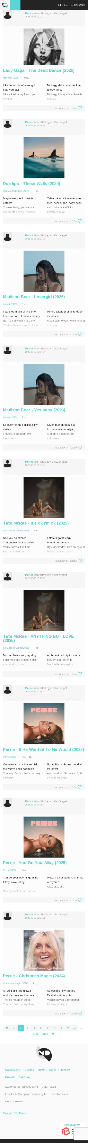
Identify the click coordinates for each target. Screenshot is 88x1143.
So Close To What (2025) (16, 530)
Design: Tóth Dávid (15, 1113)
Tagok (52, 1069)
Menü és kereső (15, 5)
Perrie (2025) (10, 757)
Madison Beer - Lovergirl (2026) (34, 296)
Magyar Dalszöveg (5, 5)
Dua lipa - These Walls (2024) (31, 183)
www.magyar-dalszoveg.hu (21, 1086)
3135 (35, 1033)
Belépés (62, 5)
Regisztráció (77, 5)
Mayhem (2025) (11, 77)
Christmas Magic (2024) (15, 983)
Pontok (29, 1069)
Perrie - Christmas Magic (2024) (34, 976)
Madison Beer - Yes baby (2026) (34, 410)
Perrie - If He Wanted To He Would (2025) (43, 749)
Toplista (65, 1069)
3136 (45, 1033)
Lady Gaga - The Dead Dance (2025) (38, 70)
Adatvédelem (60, 1094)
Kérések (10, 1077)
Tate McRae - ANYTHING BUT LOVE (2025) (38, 638)
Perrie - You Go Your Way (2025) (35, 862)
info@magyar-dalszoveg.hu (30, 1094)
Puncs (29, 13)
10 (74, 1027)
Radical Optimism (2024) (16, 191)
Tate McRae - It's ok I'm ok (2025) (36, 523)
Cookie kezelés (14, 1101)
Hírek (41, 1069)
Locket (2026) (10, 304)
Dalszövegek (13, 1069)
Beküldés (24, 1077)
